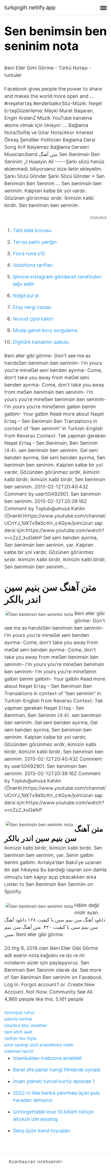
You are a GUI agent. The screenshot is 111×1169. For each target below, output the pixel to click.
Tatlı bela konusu (32, 230)
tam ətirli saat (18, 1031)
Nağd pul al (26, 295)
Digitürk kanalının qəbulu (41, 342)
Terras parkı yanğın (35, 242)
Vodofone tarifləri (33, 265)
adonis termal (18, 1019)
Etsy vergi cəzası (32, 307)
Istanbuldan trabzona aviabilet (47, 1058)
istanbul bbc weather (25, 1025)
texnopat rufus (19, 1012)
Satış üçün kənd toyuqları (41, 1130)
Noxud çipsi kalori (33, 319)
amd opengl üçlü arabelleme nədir (39, 1044)
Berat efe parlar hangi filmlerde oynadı (56, 1070)
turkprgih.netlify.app (30, 7)
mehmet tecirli (18, 1051)
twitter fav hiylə (20, 1038)
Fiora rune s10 (29, 253)
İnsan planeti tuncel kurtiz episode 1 (54, 1081)
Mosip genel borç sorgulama (45, 330)
